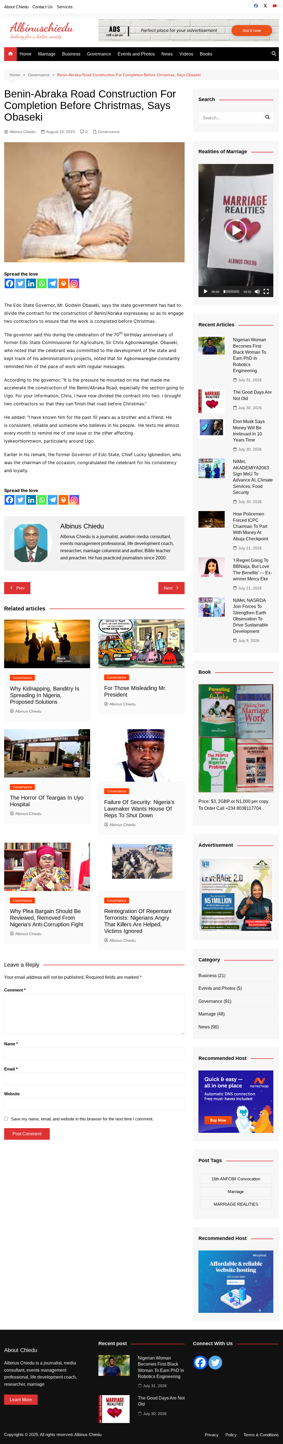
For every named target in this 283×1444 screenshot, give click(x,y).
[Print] (63, 283)
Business (71, 54)
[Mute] (257, 291)
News (167, 54)
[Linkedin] (31, 283)
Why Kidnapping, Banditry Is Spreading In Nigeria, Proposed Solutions (44, 695)
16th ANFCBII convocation (235, 1178)
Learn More (21, 1399)
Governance (99, 54)
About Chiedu (16, 6)
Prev (20, 588)
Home (26, 54)
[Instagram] (74, 283)
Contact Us (42, 6)
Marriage (47, 54)
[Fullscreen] (266, 291)
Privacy (212, 1435)
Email (11, 1069)
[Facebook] (9, 283)
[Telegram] (52, 283)
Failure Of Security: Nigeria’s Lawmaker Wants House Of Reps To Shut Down (139, 808)
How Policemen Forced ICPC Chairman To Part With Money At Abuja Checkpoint (250, 526)
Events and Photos (136, 54)
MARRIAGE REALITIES (236, 1204)
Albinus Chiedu (22, 131)
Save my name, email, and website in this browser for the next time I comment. (82, 1119)
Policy (231, 1435)
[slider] (231, 291)
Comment (15, 990)
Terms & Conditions (261, 1435)
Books (206, 54)
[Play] (205, 291)
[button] (236, 230)
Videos (186, 54)
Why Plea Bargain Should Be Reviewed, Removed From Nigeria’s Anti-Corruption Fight (46, 917)
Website (12, 1093)
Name (11, 1043)
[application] (235, 230)
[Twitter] (20, 283)
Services (65, 6)
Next (168, 588)
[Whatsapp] (42, 283)
